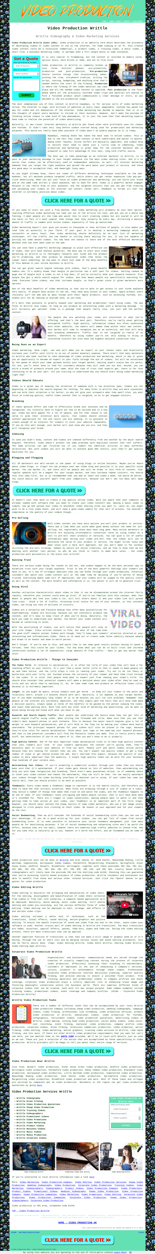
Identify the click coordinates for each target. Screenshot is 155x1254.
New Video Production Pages (29, 1232)
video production (36, 881)
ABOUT (118, 21)
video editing (31, 1030)
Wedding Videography (39, 1185)
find (21, 1067)
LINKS (111, 21)
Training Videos (124, 1185)
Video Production (65, 1185)
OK (130, 1252)
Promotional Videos (45, 1191)
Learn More (120, 1252)
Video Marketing (29, 1182)
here (39, 1085)
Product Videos (74, 1188)
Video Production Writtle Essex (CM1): (35, 43)
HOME (104, 21)
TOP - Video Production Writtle (30, 1211)
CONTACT (127, 21)
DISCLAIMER (137, 21)
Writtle (64, 860)
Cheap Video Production (103, 1191)
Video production (70, 43)
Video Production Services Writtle (42, 1091)
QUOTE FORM (67, 1036)
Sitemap (13, 1232)
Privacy (141, 1232)
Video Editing (83, 1182)
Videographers (34, 1188)
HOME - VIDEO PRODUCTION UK (77, 1222)
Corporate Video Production (95, 1185)
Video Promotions (131, 1188)
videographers (20, 872)
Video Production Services (110, 1182)
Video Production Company (57, 1182)
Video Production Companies (40, 1194)
